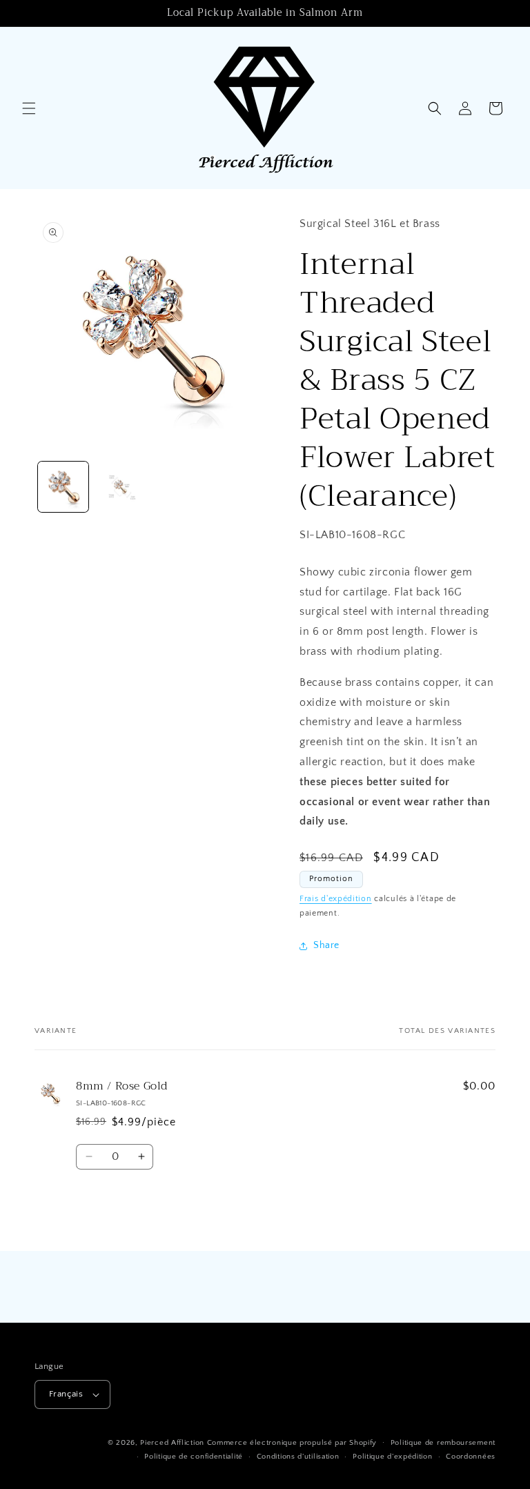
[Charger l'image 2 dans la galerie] (120, 487)
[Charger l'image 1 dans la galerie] (63, 487)
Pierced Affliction (172, 1443)
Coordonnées (470, 1456)
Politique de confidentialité (193, 1456)
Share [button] (326, 945)
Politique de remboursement (443, 1443)
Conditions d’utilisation (298, 1456)
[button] (29, 108)
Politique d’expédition (392, 1456)
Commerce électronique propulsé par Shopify (292, 1443)
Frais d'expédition (336, 898)
